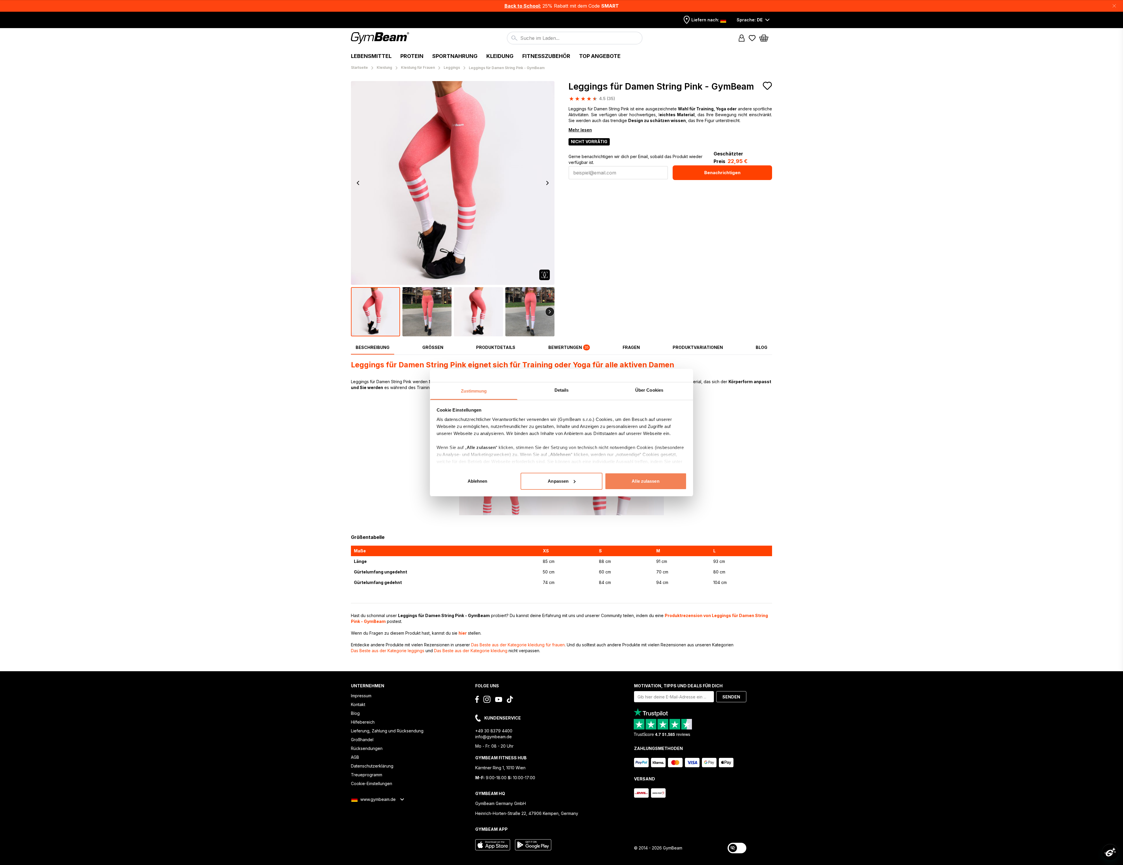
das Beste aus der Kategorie (518, 644)
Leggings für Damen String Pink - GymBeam (661, 86)
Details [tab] (561, 390)
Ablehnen (478, 480)
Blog (355, 713)
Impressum (361, 695)
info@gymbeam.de (493, 736)
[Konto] (741, 38)
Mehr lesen (580, 129)
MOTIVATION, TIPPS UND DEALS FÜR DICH (678, 685)
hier (463, 633)
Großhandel (362, 739)
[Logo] (381, 38)
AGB (355, 757)
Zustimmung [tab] (474, 390)
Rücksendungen (367, 748)
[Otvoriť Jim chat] (1110, 852)
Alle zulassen (645, 480)
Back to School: (522, 6)
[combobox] (575, 38)
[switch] (737, 848)
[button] (561, 6)
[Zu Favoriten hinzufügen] (767, 85)
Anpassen (558, 480)
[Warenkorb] (765, 38)
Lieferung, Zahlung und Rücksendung (387, 730)
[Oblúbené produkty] (752, 38)
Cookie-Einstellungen (371, 783)
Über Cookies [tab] (649, 390)
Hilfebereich (363, 722)
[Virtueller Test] (544, 275)
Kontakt (358, 704)
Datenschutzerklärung (372, 765)
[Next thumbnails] (549, 311)
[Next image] (547, 183)
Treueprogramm (366, 774)
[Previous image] (358, 183)
